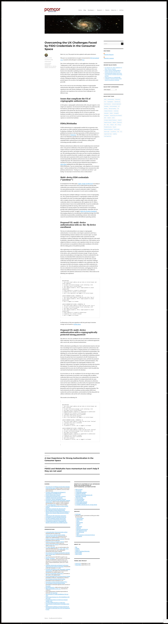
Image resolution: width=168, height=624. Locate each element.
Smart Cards (116, 129)
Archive (121, 10)
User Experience (52, 67)
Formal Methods (113, 106)
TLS (121, 131)
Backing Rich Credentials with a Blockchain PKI (55, 508)
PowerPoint (54, 592)
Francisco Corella (48, 57)
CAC (105, 101)
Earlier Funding (78, 554)
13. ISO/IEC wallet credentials (81, 502)
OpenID (119, 120)
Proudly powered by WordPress (55, 618)
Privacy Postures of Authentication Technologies (56, 519)
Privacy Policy (78, 564)
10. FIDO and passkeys (79, 499)
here (83, 59)
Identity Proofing (80, 518)
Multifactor (106, 115)
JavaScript (116, 110)
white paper (63, 164)
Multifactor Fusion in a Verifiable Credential (55, 539)
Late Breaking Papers (51, 504)
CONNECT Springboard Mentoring (82, 551)
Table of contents (78, 489)
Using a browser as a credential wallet (112, 77)
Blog (85, 10)
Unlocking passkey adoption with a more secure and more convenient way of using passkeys (113, 75)
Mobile (77, 525)
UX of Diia (48, 557)
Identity (54, 66)
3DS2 (105, 99)
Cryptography (47, 64)
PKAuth (112, 124)
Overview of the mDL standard (52, 544)
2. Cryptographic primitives (81, 492)
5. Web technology (79, 497)
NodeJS (109, 117)
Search (77, 533)
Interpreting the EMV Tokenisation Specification (56, 515)
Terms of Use (78, 563)
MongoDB (116, 113)
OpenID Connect (107, 122)
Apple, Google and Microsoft (85, 183)
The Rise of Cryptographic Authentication (54, 573)
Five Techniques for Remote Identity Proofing (55, 583)
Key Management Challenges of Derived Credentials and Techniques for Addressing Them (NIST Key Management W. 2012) (58, 608)
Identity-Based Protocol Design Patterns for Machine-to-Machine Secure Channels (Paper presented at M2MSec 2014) (58, 513)
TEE (118, 131)
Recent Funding (78, 552)
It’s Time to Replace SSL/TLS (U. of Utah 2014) (55, 602)
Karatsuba (106, 113)
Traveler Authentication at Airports (53, 495)
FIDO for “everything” (50, 558)
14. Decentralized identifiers (81, 503)
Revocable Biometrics (50, 587)
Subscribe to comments (109, 58)
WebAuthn (73, 135)
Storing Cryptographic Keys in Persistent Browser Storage (58, 576)
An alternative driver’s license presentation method (56, 532)
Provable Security (108, 127)
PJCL (108, 124)
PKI (115, 124)
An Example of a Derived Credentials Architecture (56, 517)
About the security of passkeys (88, 211)
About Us (113, 10)
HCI (51, 66)
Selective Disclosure (108, 129)
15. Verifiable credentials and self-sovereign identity (86, 504)
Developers (91, 10)
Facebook (106, 106)
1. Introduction (78, 490)
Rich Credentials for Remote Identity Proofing (55, 510)
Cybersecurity (47, 66)
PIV (105, 124)
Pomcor (46, 618)
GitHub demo (77, 324)
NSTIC (113, 117)
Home (80, 10)
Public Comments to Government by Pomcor (85, 534)
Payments (78, 523)
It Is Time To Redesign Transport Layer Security (56, 518)
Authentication (48, 61)
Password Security (80, 532)
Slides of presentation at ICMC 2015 (53, 588)
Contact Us (77, 549)
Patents (107, 10)
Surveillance (113, 131)
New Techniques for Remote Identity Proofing (55, 579)
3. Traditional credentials (80, 493)
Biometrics (78, 528)
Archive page (78, 514)
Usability (46, 67)
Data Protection (79, 522)
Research (99, 10)
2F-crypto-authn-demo (63, 548)
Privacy (77, 521)
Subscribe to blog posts (109, 54)
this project (48, 586)
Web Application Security (81, 530)
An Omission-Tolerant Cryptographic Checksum (56, 499)
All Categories (79, 536)
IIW (118, 108)
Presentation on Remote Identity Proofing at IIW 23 (56, 581)
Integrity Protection (108, 110)
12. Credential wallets (79, 500)
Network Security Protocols (82, 529)
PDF (51, 592)
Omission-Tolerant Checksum (110, 120)
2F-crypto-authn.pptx (50, 547)
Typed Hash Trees (108, 133)
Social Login (106, 131)
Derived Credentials (116, 103)
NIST (105, 117)
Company (77, 548)
